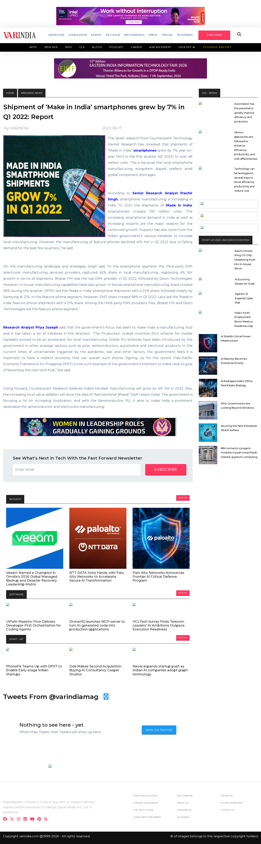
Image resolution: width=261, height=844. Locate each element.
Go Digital (183, 816)
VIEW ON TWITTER (159, 730)
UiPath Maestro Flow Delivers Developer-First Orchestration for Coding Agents (33, 625)
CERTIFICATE (56, 34)
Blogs (97, 47)
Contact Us (227, 809)
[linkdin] (26, 819)
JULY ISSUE (113, 34)
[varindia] (47, 819)
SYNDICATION (78, 34)
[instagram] (20, 819)
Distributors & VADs (145, 795)
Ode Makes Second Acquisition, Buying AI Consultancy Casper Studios (95, 670)
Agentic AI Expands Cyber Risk (244, 298)
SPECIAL (167, 34)
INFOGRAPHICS (134, 34)
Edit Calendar (185, 795)
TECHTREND (185, 34)
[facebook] (6, 819)
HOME (10, 92)
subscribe (165, 469)
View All (183, 497)
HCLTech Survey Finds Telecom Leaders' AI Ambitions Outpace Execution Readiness (159, 625)
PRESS (153, 34)
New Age (51, 47)
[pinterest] (40, 819)
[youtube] (33, 819)
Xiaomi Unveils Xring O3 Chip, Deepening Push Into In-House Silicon (244, 259)
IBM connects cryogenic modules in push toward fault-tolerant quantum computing (239, 453)
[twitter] (13, 819)
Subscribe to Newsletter (147, 816)
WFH (68, 47)
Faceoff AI (187, 47)
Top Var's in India (143, 809)
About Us (182, 802)
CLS (82, 47)
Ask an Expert (160, 47)
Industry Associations (146, 802)
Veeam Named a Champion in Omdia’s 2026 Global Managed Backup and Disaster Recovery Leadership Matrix (31, 578)
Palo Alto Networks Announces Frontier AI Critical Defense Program (158, 576)
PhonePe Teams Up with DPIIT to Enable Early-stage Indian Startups (34, 670)
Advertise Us (184, 809)
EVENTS (96, 34)
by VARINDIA (16, 128)
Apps (33, 47)
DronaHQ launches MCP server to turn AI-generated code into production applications (97, 625)
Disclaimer (227, 795)
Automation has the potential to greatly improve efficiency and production (244, 112)
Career (136, 47)
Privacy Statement (232, 802)
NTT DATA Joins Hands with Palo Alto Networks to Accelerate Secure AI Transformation (96, 576)
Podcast (116, 47)
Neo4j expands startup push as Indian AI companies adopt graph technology (160, 670)
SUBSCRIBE (214, 34)
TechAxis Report (217, 47)
